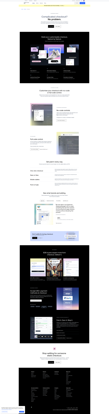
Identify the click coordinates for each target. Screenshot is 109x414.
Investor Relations (56, 395)
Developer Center (78, 0)
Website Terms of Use (58, 409)
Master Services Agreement (65, 409)
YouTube (74, 407)
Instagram (77, 407)
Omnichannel (33, 394)
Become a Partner (45, 374)
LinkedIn (71, 407)
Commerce (26, 0)
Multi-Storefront (33, 389)
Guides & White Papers (69, 375)
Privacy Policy (54, 409)
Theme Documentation (69, 396)
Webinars (67, 376)
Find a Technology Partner (46, 376)
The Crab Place (58, 200)
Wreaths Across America (50, 200)
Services (32, 374)
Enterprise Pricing (33, 375)
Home (22, 9)
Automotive (44, 394)
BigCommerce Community (69, 389)
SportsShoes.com (65, 200)
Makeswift (35, 0)
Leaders (55, 390)
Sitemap (73, 409)
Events (67, 380)
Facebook (68, 407)
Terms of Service (56, 397)
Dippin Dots (42, 200)
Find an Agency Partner (46, 375)
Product (25, 9)
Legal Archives (70, 409)
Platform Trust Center (57, 396)
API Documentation (68, 395)
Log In (81, 0)
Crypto (32, 397)
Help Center (73, 0)
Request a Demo (33, 376)
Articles (67, 374)
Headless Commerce (34, 390)
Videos (67, 391)
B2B (31, 391)
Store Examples (56, 374)
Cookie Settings (76, 409)
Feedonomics (30, 0)
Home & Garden (45, 395)
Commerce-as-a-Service (34, 396)
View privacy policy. (4, 409)
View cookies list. (9, 409)
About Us (55, 389)
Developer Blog (68, 382)
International (32, 395)
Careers (55, 391)
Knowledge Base (68, 390)
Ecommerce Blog (68, 381)
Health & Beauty (45, 390)
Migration (32, 401)
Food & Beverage (45, 391)
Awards (55, 394)
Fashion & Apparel (45, 389)
